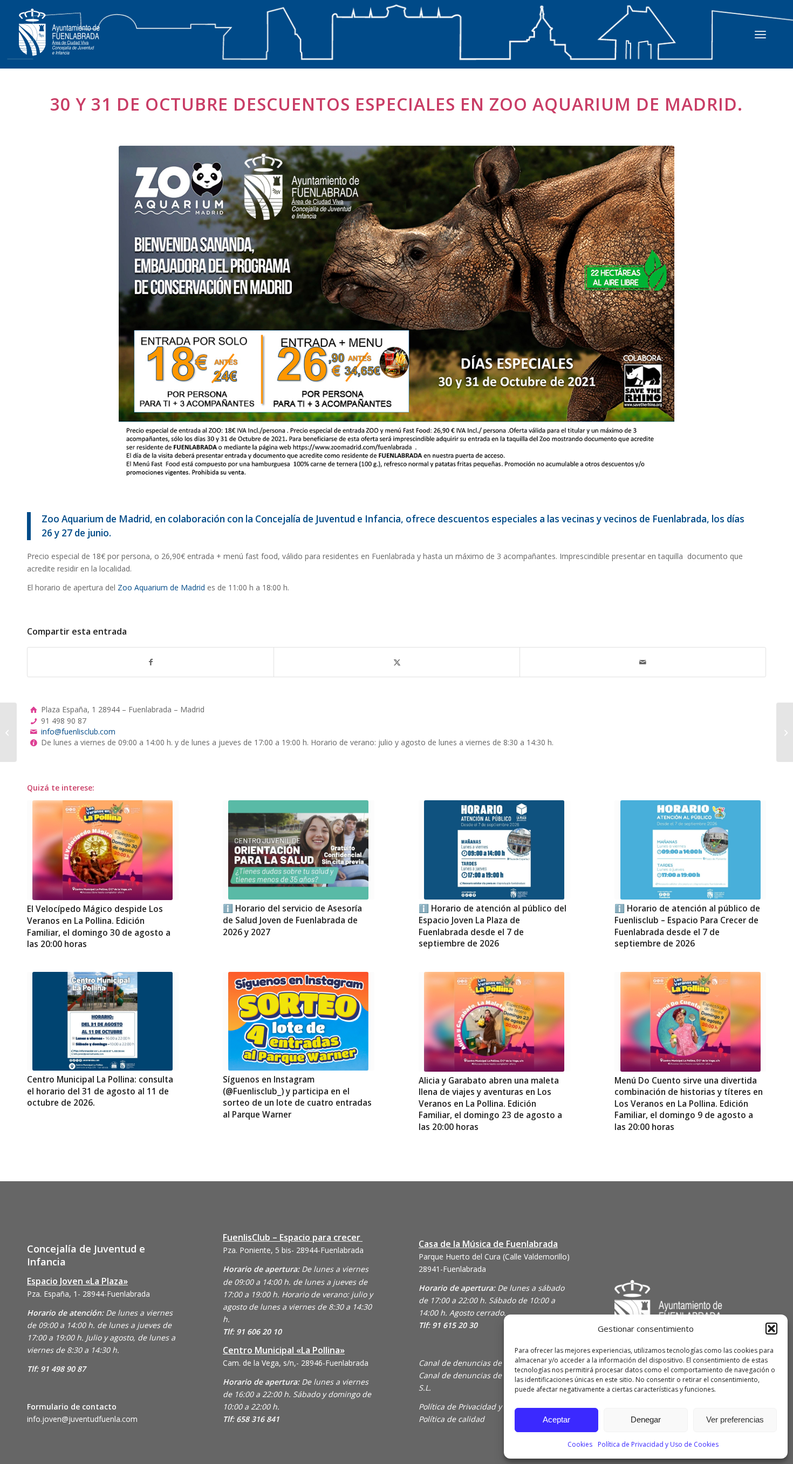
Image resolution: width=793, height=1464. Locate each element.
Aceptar (556, 1419)
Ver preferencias (735, 1419)
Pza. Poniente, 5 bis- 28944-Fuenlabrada (293, 1250)
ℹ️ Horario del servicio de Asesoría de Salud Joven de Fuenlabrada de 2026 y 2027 (292, 920)
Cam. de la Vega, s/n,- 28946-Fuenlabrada (295, 1363)
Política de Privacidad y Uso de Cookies (658, 1444)
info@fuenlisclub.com (78, 731)
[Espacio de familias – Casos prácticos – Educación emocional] (784, 732)
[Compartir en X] (396, 662)
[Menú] (760, 34)
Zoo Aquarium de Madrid (161, 587)
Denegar (646, 1419)
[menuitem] (760, 34)
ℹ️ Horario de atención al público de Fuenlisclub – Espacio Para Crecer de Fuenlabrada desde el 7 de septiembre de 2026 (687, 926)
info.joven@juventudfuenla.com (82, 1419)
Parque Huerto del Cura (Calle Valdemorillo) (494, 1256)
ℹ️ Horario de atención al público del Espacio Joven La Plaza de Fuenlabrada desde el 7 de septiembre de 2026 (492, 926)
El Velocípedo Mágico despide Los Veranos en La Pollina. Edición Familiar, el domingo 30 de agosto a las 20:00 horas (98, 926)
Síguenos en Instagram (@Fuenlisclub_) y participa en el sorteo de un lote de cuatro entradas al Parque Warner (297, 1097)
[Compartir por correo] (642, 662)
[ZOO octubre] (396, 312)
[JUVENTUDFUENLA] (59, 43)
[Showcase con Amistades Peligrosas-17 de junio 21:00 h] (8, 732)
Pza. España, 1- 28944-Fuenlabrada (88, 1294)
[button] (771, 1328)
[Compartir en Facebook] (151, 662)
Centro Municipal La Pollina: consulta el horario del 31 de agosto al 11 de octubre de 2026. (100, 1091)
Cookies (580, 1444)
